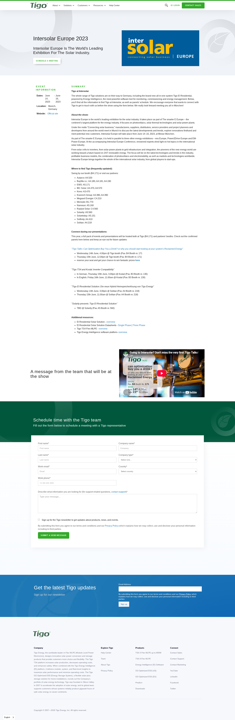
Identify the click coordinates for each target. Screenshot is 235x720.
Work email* (44, 466)
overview (110, 322)
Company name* (127, 443)
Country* (123, 466)
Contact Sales (193, 5)
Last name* (43, 455)
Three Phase (139, 325)
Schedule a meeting (47, 61)
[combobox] (9, 717)
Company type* (126, 455)
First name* (43, 443)
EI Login (175, 5)
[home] (39, 5)
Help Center (114, 5)
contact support (118, 492)
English (7, 717)
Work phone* (44, 478)
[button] (56, 5)
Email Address (125, 584)
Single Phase (124, 325)
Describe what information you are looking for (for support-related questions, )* (82, 492)
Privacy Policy (112, 526)
